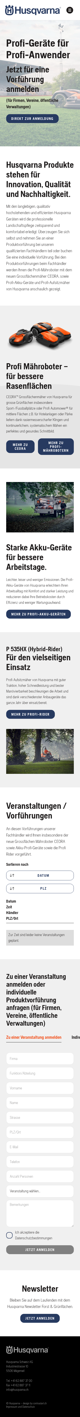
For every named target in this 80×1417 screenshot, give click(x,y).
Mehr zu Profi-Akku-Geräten (38, 614)
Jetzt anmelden (40, 1318)
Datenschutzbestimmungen (33, 1238)
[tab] (33, 1037)
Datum (43, 875)
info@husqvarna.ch (17, 1389)
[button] (70, 10)
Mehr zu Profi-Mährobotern (56, 446)
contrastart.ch (40, 1403)
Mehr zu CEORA (20, 446)
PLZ (43, 888)
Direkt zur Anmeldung (32, 119)
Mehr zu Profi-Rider (30, 714)
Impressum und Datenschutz (20, 1406)
